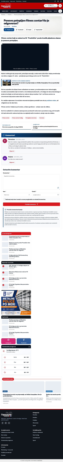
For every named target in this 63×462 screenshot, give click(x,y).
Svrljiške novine (5, 1)
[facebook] (2, 423)
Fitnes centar (5, 117)
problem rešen (51, 100)
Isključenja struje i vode (7, 432)
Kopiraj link (39, 29)
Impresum (12, 1)
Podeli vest (10, 29)
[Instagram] (58, 1)
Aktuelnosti (14, 11)
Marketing (18, 1)
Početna (3, 14)
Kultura (43, 11)
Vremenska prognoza (7, 440)
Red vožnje (4, 435)
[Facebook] (55, 1)
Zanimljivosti (36, 437)
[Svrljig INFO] (6, 6)
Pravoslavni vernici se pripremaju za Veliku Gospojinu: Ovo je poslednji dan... (22, 395)
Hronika (36, 11)
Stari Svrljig (36, 435)
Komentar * (6, 173)
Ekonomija (29, 11)
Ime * (4, 191)
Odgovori (11, 151)
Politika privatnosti (6, 452)
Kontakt (24, 1)
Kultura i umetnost (38, 432)
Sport (55, 11)
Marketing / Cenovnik (7, 449)
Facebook (20, 29)
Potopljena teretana (31, 117)
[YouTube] (61, 1)
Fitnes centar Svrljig (17, 117)
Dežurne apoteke (5, 437)
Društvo (22, 11)
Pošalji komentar (30, 204)
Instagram (8, 342)
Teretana (41, 117)
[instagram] (5, 423)
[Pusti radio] (60, 5)
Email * (34, 191)
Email (29, 29)
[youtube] (9, 423)
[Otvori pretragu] (60, 11)
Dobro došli (5, 11)
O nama (3, 447)
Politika (49, 11)
